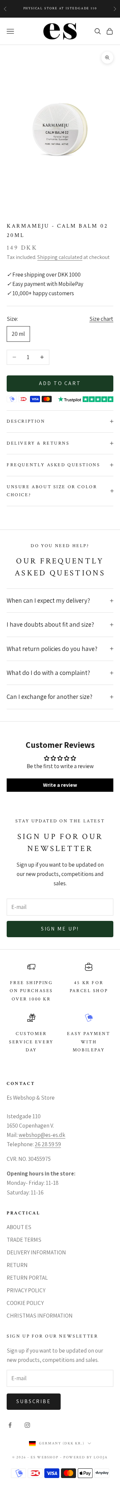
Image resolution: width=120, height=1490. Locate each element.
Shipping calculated (59, 257)
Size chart (101, 318)
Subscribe (33, 1401)
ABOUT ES (19, 1227)
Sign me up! (60, 928)
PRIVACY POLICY (26, 1290)
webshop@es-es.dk (42, 1135)
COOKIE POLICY (25, 1303)
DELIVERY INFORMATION (36, 1252)
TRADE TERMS (24, 1239)
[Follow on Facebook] (10, 1425)
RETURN (17, 1265)
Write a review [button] (60, 784)
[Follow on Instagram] (27, 1425)
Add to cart (60, 383)
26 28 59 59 (48, 1144)
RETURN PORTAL (27, 1277)
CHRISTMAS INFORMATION (40, 1315)
